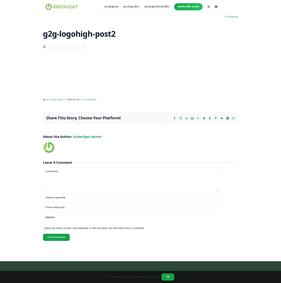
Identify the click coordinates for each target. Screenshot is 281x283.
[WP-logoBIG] (61, 5)
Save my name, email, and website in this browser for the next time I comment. (94, 228)
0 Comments (90, 99)
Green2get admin (55, 99)
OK (168, 277)
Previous (232, 17)
